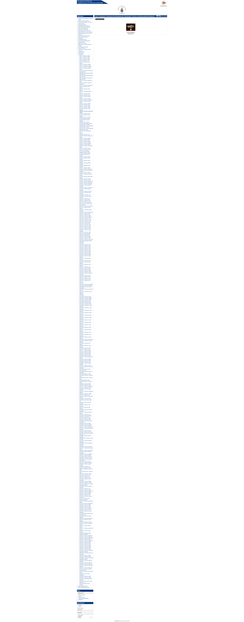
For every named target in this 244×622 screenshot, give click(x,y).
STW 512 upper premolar (85, 531)
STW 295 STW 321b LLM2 (86, 378)
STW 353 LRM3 (85, 418)
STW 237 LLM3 (85, 271)
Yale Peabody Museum (83, 586)
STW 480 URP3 (85, 504)
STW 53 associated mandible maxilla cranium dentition (84, 119)
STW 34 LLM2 (84, 95)
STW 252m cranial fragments (85, 306)
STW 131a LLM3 (85, 219)
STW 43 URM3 (84, 103)
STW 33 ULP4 (84, 93)
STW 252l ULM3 (85, 304)
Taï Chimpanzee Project (83, 46)
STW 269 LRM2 (85, 348)
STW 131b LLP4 (85, 220)
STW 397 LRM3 (85, 455)
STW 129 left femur (85, 217)
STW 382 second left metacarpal (86, 434)
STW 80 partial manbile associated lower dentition (84, 154)
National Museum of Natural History (85, 32)
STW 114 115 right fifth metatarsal (85, 204)
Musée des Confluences (83, 28)
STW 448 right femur (86, 491)
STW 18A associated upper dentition (86, 71)
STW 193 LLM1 (85, 244)
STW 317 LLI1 (84, 394)
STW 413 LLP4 (84, 475)
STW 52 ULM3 (84, 117)
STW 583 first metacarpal (84, 574)
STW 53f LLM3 (83, 129)
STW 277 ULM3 (85, 350)
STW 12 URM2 (84, 64)
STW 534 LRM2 (85, 549)
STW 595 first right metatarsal (85, 579)
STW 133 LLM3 (85, 224)
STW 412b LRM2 (85, 473)
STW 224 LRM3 (85, 268)
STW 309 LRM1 (85, 385)
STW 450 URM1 (85, 493)
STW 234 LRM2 (85, 270)
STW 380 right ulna (85, 431)
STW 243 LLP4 (84, 278)
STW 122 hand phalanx (84, 208)
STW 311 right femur (86, 386)
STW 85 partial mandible (84, 166)
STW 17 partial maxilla (84, 69)
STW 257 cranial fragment (85, 330)
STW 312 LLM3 (85, 387)
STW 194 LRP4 (85, 245)
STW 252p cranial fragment (85, 311)
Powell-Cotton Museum (83, 37)
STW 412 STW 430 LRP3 (85, 469)
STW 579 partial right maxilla (86, 572)
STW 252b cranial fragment (85, 292)
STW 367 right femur (86, 427)
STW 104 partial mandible (85, 186)
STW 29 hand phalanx (84, 89)
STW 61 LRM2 (84, 138)
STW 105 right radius (86, 187)
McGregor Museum (82, 24)
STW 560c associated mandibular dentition (86, 558)
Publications (80, 38)
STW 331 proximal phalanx (85, 413)
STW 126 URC (84, 213)
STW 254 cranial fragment (85, 323)
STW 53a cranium (84, 122)
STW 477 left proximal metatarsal (84, 499)
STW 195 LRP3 (85, 247)
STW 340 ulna (84, 414)
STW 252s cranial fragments (85, 318)
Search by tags (82, 597)
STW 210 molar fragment (85, 256)
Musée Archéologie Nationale (84, 27)
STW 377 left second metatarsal (86, 429)
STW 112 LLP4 (84, 201)
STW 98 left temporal (86, 181)
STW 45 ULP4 (84, 104)
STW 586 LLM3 (85, 576)
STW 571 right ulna (85, 567)
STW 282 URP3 (85, 355)
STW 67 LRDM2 (85, 143)
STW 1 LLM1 (84, 55)
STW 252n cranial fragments (85, 308)
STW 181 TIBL (84, 238)
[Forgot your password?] (91, 617)
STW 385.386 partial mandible (86, 439)
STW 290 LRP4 (85, 365)
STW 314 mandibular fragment (86, 392)
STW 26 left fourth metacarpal (85, 83)
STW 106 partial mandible (85, 189)
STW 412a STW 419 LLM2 (86, 472)
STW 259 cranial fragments (85, 335)
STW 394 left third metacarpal (85, 452)
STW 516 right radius (86, 537)
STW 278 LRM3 (85, 351)
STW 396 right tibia (85, 454)
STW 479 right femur (86, 503)
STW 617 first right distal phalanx (85, 582)
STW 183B (81, 242)
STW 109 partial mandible (85, 193)
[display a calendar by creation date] (166, 16)
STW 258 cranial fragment (85, 333)
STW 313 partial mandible (85, 389)
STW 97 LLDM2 (85, 180)
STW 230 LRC (84, 269)
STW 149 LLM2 (85, 232)
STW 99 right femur (85, 182)
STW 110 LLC (84, 198)
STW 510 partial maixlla (85, 526)
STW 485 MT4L (85, 507)
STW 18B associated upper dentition (86, 74)
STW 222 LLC (84, 266)
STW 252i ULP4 (85, 300)
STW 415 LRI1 (84, 477)
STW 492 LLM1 (85, 509)
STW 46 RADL (84, 106)
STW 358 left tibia (85, 424)
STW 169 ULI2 (84, 235)
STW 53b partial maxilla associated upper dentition (85, 124)
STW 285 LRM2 (85, 360)
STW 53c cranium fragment (86, 125)
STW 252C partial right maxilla (85, 287)
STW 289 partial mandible (85, 363)
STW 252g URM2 (85, 297)
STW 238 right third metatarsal (85, 274)
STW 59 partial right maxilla (85, 136)
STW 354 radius (85, 419)
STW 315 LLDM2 (85, 393)
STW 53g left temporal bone (85, 131)
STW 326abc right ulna (85, 400)
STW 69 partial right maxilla (85, 146)
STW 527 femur (85, 542)
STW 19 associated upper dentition (85, 78)
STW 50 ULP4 (84, 113)
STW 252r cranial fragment (85, 316)
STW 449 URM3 (85, 492)
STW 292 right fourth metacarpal (86, 367)
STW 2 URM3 (84, 56)
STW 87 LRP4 (84, 167)
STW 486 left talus (85, 508)
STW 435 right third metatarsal (85, 487)
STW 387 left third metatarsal (85, 441)
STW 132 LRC (84, 223)
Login (80, 606)
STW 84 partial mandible (84, 163)
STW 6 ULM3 (84, 59)
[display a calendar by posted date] (164, 16)
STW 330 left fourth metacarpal (85, 410)
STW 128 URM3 (85, 215)
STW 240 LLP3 (84, 275)
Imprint (123, 620)
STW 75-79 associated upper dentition (84, 151)
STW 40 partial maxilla (84, 102)
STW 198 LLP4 (84, 249)
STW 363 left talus (85, 425)
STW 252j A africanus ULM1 (85, 301)
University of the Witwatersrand (84, 49)
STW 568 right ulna (85, 563)
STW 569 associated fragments (86, 566)
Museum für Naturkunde (83, 29)
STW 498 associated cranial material (86, 514)
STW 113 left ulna (85, 202)
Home (96, 16)
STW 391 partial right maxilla (86, 448)
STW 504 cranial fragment (85, 520)
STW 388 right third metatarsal (85, 443)
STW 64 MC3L (84, 140)
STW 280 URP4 (85, 353)
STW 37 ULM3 (84, 98)
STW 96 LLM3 (84, 178)
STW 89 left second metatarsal (85, 171)
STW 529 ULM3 (85, 544)
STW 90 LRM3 (84, 172)
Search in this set (100, 19)
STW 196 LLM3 (85, 248)
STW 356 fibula (85, 423)
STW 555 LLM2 (85, 555)
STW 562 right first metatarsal (85, 561)
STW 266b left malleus (84, 344)
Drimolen (80, 50)
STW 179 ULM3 (85, 237)
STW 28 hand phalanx (84, 87)
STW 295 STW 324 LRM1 (85, 382)
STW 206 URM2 (85, 254)
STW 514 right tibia (85, 535)
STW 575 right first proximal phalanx (85, 569)
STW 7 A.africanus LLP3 (84, 60)
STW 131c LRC (85, 222)
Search (80, 596)
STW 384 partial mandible (85, 436)
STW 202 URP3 (85, 250)
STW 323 (81, 397)
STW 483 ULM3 (85, 505)
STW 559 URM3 (85, 556)
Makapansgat (81, 51)
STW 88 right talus (85, 169)
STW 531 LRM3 (85, 546)
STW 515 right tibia (85, 536)
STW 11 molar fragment (84, 62)
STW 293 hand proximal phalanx (84, 370)
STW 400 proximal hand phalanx (85, 460)
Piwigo (120, 620)
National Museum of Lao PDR (84, 30)
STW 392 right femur (86, 450)
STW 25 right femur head (85, 81)
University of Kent (81, 48)
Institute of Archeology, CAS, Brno (85, 22)
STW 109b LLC (85, 194)
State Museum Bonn (82, 43)
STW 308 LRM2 (85, 383)
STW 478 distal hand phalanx (86, 502)
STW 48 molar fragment (84, 109)
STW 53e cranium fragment (86, 128)
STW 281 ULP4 (85, 354)
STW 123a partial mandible (85, 210)
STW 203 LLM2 (85, 252)
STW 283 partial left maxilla (85, 357)
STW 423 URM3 (85, 481)
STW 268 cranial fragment (85, 346)
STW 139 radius (85, 227)
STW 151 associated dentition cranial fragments (84, 234)
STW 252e (81, 295)
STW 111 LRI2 (84, 199)
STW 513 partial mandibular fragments (85, 534)
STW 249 (81, 283)
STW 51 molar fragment (84, 115)
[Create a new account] (90, 617)
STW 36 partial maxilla (84, 97)
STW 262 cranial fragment (85, 337)
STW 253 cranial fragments (85, 320)
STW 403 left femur (85, 462)
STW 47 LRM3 (84, 107)
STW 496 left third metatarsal (85, 511)
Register (80, 605)
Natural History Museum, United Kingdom (84, 34)
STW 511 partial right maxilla (86, 529)
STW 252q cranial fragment (85, 313)
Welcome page (82, 594)
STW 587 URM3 (85, 577)
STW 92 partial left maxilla (85, 174)
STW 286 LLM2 (85, 361)
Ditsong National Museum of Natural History (85, 19)
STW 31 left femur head (85, 92)
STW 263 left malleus (86, 339)
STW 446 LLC (84, 488)
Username (80, 609)
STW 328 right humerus (84, 405)
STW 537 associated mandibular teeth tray (86, 551)
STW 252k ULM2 (85, 302)
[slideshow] (162, 16)
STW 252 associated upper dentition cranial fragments (86, 285)
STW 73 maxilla (85, 149)
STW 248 (81, 281)
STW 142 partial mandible (85, 230)
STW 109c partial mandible (85, 197)
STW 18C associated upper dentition (86, 76)
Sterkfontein (81, 54)
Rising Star (81, 53)
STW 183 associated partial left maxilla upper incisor (86, 240)
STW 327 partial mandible (85, 403)
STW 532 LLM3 (85, 547)
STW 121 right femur (86, 206)
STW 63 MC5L (84, 139)
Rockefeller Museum (82, 39)
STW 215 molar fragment (85, 262)
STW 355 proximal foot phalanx (85, 421)
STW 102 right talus (85, 183)
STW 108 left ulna (85, 191)
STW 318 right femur (86, 396)
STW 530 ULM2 (85, 545)
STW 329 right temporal (84, 408)
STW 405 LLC (84, 466)
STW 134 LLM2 (85, 225)
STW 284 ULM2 (85, 359)
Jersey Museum (81, 23)
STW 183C (81, 243)
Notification (81, 599)
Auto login (80, 615)
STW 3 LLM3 (84, 58)
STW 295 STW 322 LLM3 (84, 380)
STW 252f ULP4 (85, 296)
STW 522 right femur (86, 540)
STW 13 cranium (85, 65)
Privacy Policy (127, 620)
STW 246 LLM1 (85, 279)
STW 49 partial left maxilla (86, 112)
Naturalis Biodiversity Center (84, 35)
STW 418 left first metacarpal (85, 479)
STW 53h (81, 133)
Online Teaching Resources (83, 587)
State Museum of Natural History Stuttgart (84, 45)
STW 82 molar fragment (84, 158)
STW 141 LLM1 (85, 228)
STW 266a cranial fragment (85, 341)
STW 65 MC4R (84, 141)
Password (80, 612)
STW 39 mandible (85, 99)
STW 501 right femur (86, 518)
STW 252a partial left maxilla (86, 290)
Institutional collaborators (84, 598)
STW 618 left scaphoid (84, 584)
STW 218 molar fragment (85, 265)
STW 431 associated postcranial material (86, 484)
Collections (80, 16)
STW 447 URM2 (85, 489)
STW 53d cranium (84, 127)
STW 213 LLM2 (85, 260)
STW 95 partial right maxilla (85, 177)
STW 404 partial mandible (85, 464)
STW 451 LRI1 (84, 494)
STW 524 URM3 (85, 541)
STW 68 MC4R (84, 144)
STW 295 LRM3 (85, 373)
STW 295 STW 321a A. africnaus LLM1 (86, 376)
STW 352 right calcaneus (84, 417)
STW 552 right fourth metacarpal (86, 553)
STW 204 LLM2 (85, 253)
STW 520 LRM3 (85, 539)
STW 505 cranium (85, 521)
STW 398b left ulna (85, 457)
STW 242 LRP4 (85, 276)
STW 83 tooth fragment (84, 161)
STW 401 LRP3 (85, 461)
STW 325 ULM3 (85, 398)
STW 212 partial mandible (85, 259)
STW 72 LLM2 (84, 148)
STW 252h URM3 (85, 299)
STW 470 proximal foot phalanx (85, 497)
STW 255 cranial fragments (85, 325)
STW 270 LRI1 (84, 349)
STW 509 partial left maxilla (85, 524)
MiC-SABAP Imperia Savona (84, 25)
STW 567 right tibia (85, 562)
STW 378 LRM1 (85, 430)
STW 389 (81, 445)
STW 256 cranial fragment (85, 328)
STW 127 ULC (84, 214)
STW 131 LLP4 (84, 218)
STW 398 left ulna (85, 456)
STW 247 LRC (84, 280)
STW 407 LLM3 (85, 467)
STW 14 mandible (85, 66)
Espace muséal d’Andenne (83, 20)
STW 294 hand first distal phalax (85, 372)
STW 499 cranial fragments (85, 516)
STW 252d (81, 293)
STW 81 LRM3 (84, 156)
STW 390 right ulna (85, 446)
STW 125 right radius (86, 212)
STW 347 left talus (85, 415)
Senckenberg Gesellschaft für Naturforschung (84, 41)
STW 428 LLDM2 (85, 482)
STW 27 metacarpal (85, 85)
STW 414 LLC (84, 476)
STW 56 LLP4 (84, 134)
